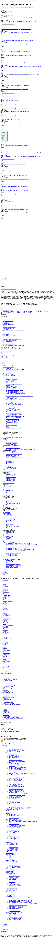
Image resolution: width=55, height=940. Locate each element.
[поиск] (1, 353)
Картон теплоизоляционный (12, 419)
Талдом (5, 656)
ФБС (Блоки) (9, 466)
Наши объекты (6, 573)
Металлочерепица (10, 532)
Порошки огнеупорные (11, 379)
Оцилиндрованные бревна (12, 527)
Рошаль (5, 648)
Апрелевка (5, 580)
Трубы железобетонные (11, 465)
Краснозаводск (6, 618)
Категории (4, 12)
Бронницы (5, 583)
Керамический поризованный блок (11, 433)
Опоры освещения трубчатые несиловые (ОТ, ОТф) (18, 547)
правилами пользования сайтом (8, 289)
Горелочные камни (10, 408)
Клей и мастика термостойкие (13, 407)
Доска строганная (10, 520)
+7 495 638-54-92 (12, 726)
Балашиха (5, 581)
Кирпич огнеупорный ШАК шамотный (15, 392)
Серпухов (5, 651)
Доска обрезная (9, 521)
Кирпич (5, 439)
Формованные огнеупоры (12, 410)
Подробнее (43, 936)
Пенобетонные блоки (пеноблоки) (14, 437)
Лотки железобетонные (11, 460)
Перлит (7, 426)
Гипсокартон (6, 473)
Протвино (5, 642)
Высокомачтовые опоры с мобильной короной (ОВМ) (18, 545)
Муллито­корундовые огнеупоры (13, 394)
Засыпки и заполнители (11, 386)
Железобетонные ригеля (11, 456)
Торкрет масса (9, 388)
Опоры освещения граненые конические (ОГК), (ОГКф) (19, 543)
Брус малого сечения (10, 519)
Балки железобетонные (11, 452)
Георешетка (8, 537)
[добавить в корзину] (1, 49)
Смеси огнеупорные (10, 380)
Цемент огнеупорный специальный (14, 384)
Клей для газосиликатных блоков (13, 370)
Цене (7, 11)
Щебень (8, 494)
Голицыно (5, 590)
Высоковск (5, 589)
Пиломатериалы (7, 514)
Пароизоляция (6, 507)
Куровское (5, 621)
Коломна (5, 612)
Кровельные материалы (8, 531)
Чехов (4, 662)
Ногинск (5, 633)
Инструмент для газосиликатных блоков (15, 369)
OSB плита (5, 485)
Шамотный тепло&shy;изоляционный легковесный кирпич (19, 396)
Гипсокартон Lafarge (10, 480)
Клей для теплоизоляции (9, 344)
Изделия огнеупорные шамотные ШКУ (15, 416)
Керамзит (8, 495)
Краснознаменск (7, 619)
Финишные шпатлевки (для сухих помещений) (14, 330)
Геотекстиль (8, 538)
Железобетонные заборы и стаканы (14, 454)
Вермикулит (9, 427)
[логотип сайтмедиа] (2, 742)
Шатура (5, 663)
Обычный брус (9, 516)
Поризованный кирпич (11, 443)
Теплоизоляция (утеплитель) (9, 509)
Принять (2, 938)
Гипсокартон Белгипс (11, 477)
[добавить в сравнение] (1, 27)
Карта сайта (6, 719)
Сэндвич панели (7, 487)
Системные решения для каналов (13, 565)
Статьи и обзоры (7, 712)
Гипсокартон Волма (10, 478)
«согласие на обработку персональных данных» (26, 312)
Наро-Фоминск (6, 632)
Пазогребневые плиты (8, 471)
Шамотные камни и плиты (12, 562)
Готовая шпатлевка (7, 333)
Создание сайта (10, 743)
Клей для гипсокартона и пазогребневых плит (13, 345)
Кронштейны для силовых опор (13, 551)
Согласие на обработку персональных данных (13, 718)
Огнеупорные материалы (9, 376)
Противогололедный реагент (10, 446)
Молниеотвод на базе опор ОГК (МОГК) (15, 550)
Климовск (5, 609)
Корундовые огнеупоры (11, 398)
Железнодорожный (7, 601)
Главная (2, 1)
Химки (4, 659)
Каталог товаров (8, 1)
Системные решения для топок (13, 564)
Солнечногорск (6, 653)
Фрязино (5, 657)
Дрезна (4, 597)
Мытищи (5, 631)
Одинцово (5, 634)
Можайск (5, 630)
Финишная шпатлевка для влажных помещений (14, 331)
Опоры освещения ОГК (8, 542)
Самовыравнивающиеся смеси (10, 338)
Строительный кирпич (11, 444)
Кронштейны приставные (12, 554)
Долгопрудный (6, 595)
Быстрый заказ (4, 931)
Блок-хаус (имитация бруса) (12, 526)
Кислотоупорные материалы (12, 402)
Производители (6, 569)
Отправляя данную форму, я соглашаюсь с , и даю (24, 312)
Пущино (5, 644)
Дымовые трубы (9, 560)
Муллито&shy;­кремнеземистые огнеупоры (15, 393)
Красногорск (6, 616)
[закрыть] (1, 315)
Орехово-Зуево (6, 637)
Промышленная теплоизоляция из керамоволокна (17, 429)
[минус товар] (1, 25)
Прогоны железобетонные (12, 463)
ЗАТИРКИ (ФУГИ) (7, 341)
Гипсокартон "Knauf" (11, 479)
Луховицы (5, 626)
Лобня (4, 624)
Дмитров (5, 593)
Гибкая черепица (10, 533)
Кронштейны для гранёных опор (13, 553)
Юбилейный (6, 669)
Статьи (4, 571)
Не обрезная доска (10, 522)
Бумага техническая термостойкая (14, 414)
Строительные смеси (8, 321)
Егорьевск (5, 599)
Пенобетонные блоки (8, 436)
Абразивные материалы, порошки (13, 413)
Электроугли (6, 668)
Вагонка (8, 525)
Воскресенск (6, 587)
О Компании (6, 574)
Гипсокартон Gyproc (10, 475)
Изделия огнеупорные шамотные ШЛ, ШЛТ (16, 431)
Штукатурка (6, 323)
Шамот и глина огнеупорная (12, 382)
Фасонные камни (10, 561)
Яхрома (5, 671)
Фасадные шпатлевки (8, 334)
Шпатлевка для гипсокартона (10, 335)
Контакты (5, 576)
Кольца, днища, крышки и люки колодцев (15, 457)
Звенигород (6, 604)
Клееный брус (9, 515)
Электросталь (6, 667)
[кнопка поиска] (13, 355)
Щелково (5, 665)
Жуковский (5, 602)
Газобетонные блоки (8, 374)
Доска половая (9, 524)
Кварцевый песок (10, 423)
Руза (4, 649)
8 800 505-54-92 (4, 351)
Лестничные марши (10, 458)
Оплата (5, 710)
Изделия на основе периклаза (12, 400)
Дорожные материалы (8, 536)
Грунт (7, 491)
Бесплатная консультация (6, 358)
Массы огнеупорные (10, 381)
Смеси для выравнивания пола (10, 336)
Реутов (4, 647)
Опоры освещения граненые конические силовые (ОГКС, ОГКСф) (21, 544)
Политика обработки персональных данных (13, 717)
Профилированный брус (11, 518)
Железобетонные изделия (9, 451)
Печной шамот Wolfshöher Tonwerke (11, 559)
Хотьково (5, 660)
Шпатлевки (6, 329)
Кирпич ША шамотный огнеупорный (14, 390)
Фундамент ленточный (11, 467)
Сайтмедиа (3, 743)
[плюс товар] (15, 25)
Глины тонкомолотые (11, 415)
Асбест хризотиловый (11, 387)
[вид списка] (1, 12)
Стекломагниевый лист (8, 483)
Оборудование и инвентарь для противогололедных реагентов (20, 449)
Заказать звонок (4, 357)
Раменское (5, 645)
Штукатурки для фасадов (9, 328)
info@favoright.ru (8, 349)
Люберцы (5, 628)
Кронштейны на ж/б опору (12, 556)
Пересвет (5, 639)
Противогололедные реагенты (13, 448)
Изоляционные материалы (12, 567)
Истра (4, 607)
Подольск (5, 641)
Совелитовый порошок (11, 422)
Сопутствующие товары (11, 425)
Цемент (5, 322)
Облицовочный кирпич (11, 442)
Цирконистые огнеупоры (12, 421)
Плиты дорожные (10, 461)
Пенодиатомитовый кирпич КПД (13, 411)
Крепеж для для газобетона (12, 371)
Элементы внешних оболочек (13, 566)
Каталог (2, 360)
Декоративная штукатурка (9, 324)
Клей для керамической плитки (10, 342)
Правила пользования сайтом (10, 716)
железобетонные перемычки (12, 455)
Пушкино (5, 643)
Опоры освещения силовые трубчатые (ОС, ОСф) (17, 548)
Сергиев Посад (6, 650)
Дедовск (5, 591)
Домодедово (6, 596)
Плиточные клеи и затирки (9, 340)
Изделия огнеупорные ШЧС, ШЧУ (14, 417)
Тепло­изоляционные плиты (12, 405)
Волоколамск (6, 586)
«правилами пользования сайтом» (29, 311)
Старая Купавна (7, 654)
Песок (7, 492)
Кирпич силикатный (10, 440)
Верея (4, 584)
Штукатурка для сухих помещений (11, 325)
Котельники (6, 614)
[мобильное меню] (1, 352)
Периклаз (8, 385)
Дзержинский (6, 592)
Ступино (5, 655)
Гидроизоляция (6, 512)
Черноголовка (6, 661)
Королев (5, 613)
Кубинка (5, 620)
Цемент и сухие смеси (17, 1)
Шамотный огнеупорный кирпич (13, 409)
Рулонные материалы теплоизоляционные (15, 404)
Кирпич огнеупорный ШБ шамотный (14, 391)
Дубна (4, 598)
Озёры (4, 636)
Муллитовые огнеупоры (11, 397)
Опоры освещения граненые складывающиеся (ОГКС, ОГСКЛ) (20, 549)
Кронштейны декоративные (12, 555)
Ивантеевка (6, 605)
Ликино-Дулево (6, 622)
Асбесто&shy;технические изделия (14, 428)
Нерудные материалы (8, 490)
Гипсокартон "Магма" (11, 474)
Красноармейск (6, 615)
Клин (4, 610)
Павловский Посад (7, 638)
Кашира (5, 608)
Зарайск (5, 603)
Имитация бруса (9, 529)
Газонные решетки (10, 539)
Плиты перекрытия (10, 462)
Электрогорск (6, 666)
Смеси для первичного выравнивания (12, 339)
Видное (5, 585)
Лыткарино (5, 627)
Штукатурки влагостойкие (9, 327)
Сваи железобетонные (11, 468)
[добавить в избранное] (2, 27)
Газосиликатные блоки (8, 367)
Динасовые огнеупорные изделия (13, 403)
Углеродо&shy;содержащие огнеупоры (15, 399)
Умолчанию (3, 11)
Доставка (5, 572)
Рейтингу (11, 11)
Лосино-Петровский (8, 625)
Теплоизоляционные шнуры (12, 420)
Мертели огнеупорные (11, 378)
